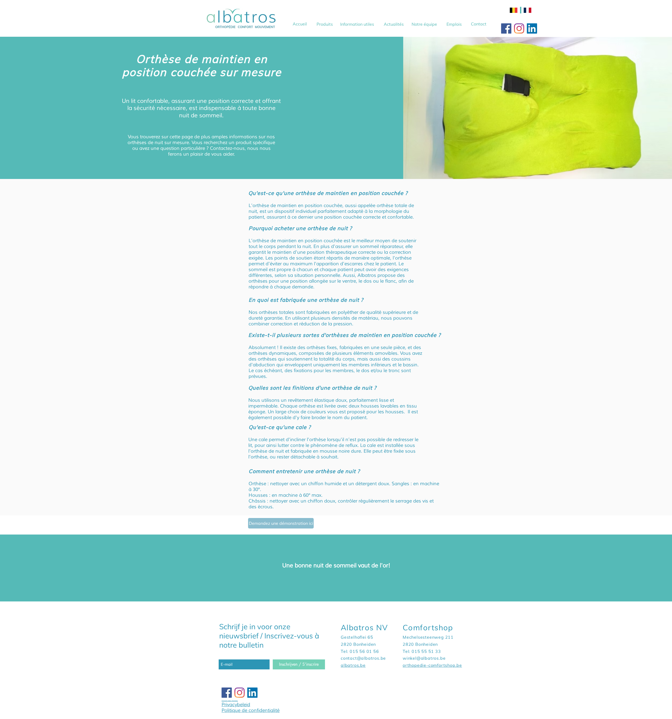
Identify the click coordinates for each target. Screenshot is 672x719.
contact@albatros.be (363, 658)
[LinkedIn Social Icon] (532, 28)
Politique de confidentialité (251, 710)
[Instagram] (519, 28)
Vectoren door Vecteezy (230, 700)
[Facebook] (506, 28)
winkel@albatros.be (424, 658)
